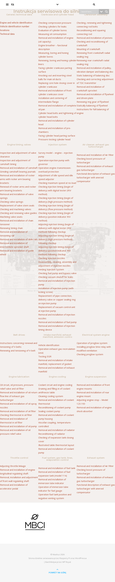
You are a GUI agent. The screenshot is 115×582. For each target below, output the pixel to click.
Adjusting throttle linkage (13, 465)
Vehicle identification (48, 345)
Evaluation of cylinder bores (52, 30)
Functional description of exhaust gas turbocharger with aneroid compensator (96, 177)
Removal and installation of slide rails (19, 239)
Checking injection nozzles (51, 258)
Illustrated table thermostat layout (56, 445)
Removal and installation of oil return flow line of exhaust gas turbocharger (18, 396)
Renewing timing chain (11, 228)
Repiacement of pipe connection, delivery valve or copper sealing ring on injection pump (57, 299)
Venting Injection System (51, 269)
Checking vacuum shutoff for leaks (55, 276)
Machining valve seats (11, 216)
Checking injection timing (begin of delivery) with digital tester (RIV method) (55, 190)
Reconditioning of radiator (51, 433)
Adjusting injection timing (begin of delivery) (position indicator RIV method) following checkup (56, 250)
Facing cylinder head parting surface (56, 135)
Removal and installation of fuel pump (57, 322)
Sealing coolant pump (49, 411)
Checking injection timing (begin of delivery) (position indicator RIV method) (55, 216)
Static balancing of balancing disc (93, 75)
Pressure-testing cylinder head (54, 139)
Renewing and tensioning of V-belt (17, 350)
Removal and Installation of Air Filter (95, 154)
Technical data (7, 34)
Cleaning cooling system (50, 396)
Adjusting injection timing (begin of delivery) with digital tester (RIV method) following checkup (56, 228)
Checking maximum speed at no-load (57, 182)
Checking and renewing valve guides (18, 212)
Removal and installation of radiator (56, 429)
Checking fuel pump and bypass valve (57, 273)
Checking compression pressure (54, 22)
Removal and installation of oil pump (18, 426)
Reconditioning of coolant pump (54, 407)
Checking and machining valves (15, 209)
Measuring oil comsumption (52, 34)
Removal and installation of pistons (94, 37)
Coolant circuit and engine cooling (55, 384)
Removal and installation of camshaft (19, 167)
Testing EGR (44, 356)
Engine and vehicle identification (16, 22)
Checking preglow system (90, 354)
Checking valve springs (11, 201)
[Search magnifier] (106, 11)
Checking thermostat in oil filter (16, 414)
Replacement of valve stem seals (17, 205)
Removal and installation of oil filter (18, 411)
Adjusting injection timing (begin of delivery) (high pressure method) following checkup (56, 239)
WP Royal (66, 562)
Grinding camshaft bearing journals (18, 171)
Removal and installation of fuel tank (56, 468)
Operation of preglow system (92, 343)
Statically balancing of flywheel (92, 105)
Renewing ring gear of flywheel (93, 101)
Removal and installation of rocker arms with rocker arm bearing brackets (17, 179)
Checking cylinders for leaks (52, 26)
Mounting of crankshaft (88, 49)
